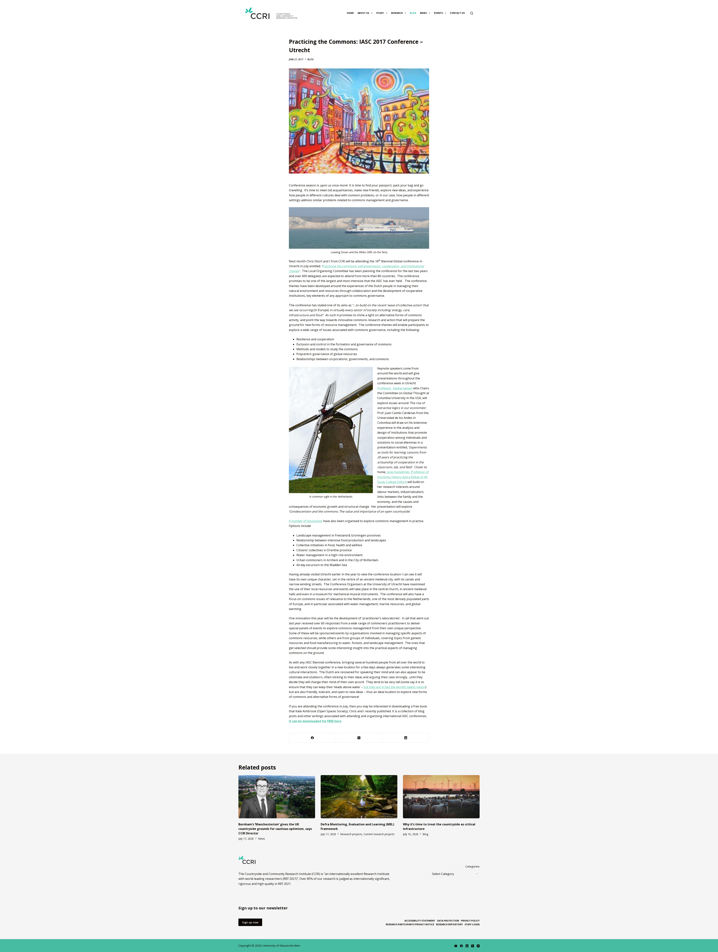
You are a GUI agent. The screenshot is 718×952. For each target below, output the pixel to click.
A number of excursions (305, 521)
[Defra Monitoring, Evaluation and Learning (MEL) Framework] (359, 796)
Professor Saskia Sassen (394, 388)
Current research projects (379, 834)
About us (363, 13)
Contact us (457, 13)
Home (350, 13)
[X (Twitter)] (359, 738)
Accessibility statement (419, 920)
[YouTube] (478, 946)
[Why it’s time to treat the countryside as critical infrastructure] (441, 796)
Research (397, 13)
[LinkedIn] (405, 738)
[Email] (455, 946)
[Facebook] (312, 738)
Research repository (449, 924)
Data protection (448, 920)
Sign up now (250, 922)
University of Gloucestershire (281, 945)
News (423, 13)
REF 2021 (284, 884)
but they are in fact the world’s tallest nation (394, 687)
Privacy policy (470, 920)
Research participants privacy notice (410, 924)
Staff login (472, 924)
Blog (413, 13)
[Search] (471, 13)
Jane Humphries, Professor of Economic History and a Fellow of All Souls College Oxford (403, 477)
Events (438, 13)
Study (380, 13)
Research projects (351, 834)
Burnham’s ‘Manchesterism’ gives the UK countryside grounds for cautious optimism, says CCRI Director (275, 828)
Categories (472, 866)
